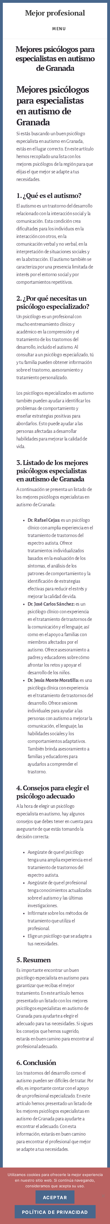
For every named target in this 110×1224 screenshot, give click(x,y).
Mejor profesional (55, 13)
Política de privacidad (55, 1212)
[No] (103, 1196)
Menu (59, 29)
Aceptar (55, 1197)
